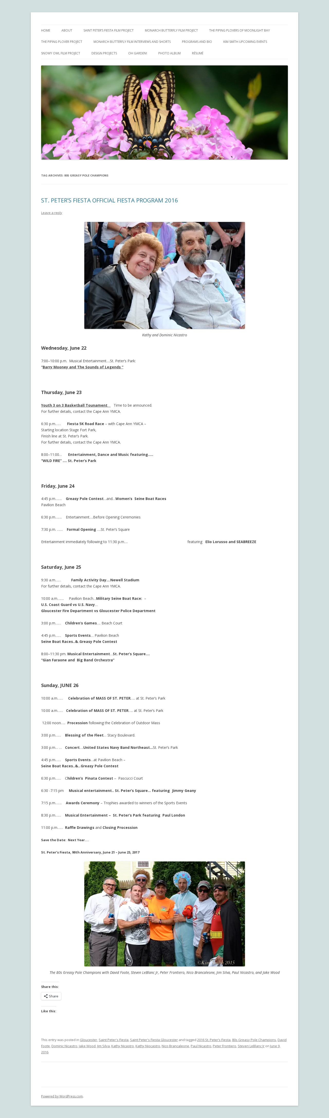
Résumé (197, 53)
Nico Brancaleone (175, 1046)
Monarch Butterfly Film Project (171, 30)
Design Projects (104, 53)
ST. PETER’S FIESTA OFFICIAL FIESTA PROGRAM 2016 (109, 200)
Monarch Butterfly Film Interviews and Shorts (132, 42)
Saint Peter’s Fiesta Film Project (109, 30)
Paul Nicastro (201, 1046)
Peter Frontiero (224, 1046)
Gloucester (88, 1039)
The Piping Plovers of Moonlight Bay (239, 30)
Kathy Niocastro (147, 1046)
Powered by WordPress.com (62, 1096)
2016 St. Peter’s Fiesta (214, 1039)
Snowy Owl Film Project (60, 53)
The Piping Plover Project (61, 42)
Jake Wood (87, 1046)
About (66, 30)
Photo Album (169, 53)
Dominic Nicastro (64, 1046)
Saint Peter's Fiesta (114, 1039)
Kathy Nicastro (122, 1046)
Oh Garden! (137, 53)
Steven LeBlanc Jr (251, 1046)
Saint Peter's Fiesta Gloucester (154, 1039)
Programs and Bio (197, 42)
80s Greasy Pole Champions (254, 1039)
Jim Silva (103, 1046)
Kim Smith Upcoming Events (245, 42)
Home (45, 30)
